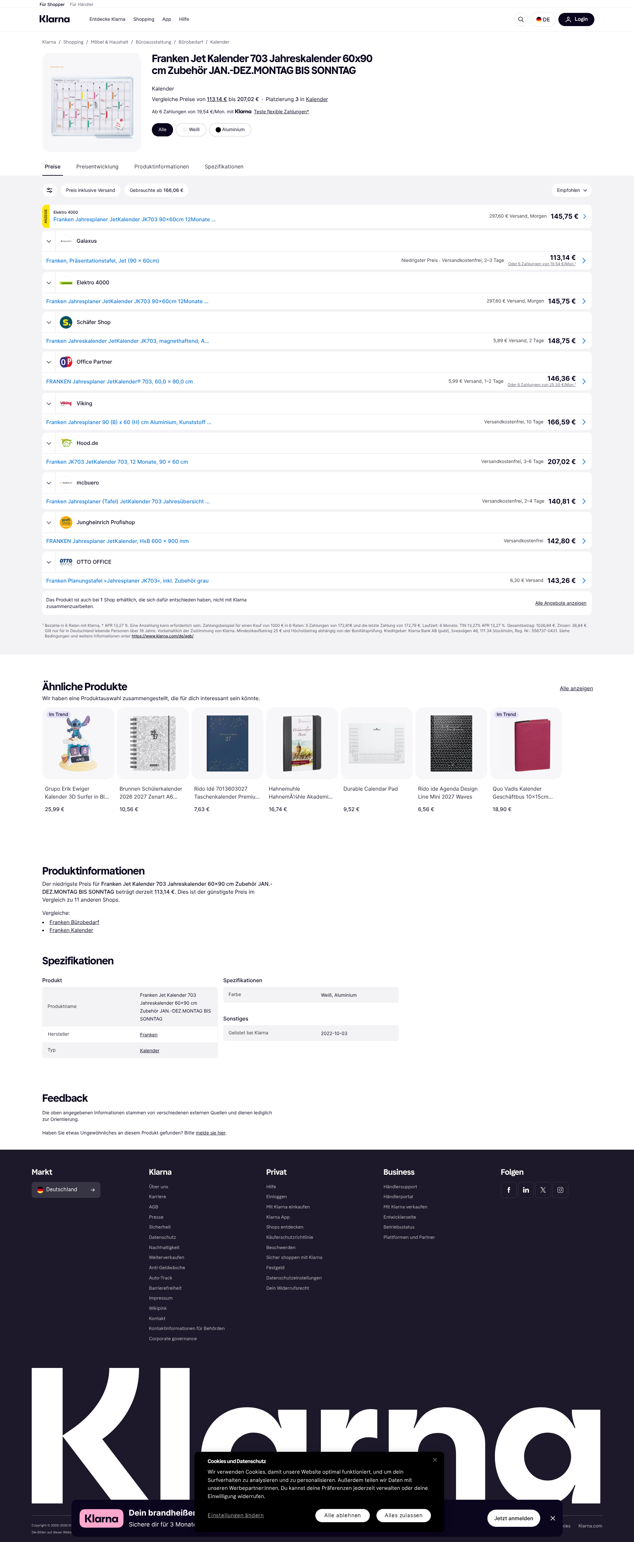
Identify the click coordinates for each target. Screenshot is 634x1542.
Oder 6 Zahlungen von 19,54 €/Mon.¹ (542, 263)
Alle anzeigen (576, 688)
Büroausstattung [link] (153, 42)
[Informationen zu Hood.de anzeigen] (48, 443)
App (166, 19)
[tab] (52, 166)
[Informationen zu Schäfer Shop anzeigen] (48, 322)
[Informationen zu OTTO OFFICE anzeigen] (48, 562)
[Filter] (49, 190)
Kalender (317, 99)
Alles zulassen (404, 1515)
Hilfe (184, 19)
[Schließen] (435, 1459)
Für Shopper (52, 4)
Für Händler (81, 4)
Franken (149, 1035)
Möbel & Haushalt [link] (109, 42)
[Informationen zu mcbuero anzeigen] (48, 482)
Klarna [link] (49, 42)
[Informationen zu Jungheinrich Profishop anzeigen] (48, 522)
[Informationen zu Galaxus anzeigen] (48, 241)
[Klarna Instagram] (560, 1190)
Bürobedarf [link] (191, 42)
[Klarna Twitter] (543, 1190)
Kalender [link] (219, 42)
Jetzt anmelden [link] (513, 1518)
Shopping (144, 19)
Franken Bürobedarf (74, 922)
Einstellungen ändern (236, 1516)
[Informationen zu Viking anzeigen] (48, 403)
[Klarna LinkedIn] (526, 1190)
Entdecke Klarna (107, 19)
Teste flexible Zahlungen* (281, 111)
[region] (319, 1492)
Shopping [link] (73, 42)
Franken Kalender (71, 930)
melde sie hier (211, 1132)
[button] (543, 19)
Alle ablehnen (342, 1515)
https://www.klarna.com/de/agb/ (163, 635)
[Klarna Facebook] (509, 1190)
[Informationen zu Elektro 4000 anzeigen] (48, 282)
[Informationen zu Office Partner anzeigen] (48, 362)
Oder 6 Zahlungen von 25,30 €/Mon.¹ (542, 384)
